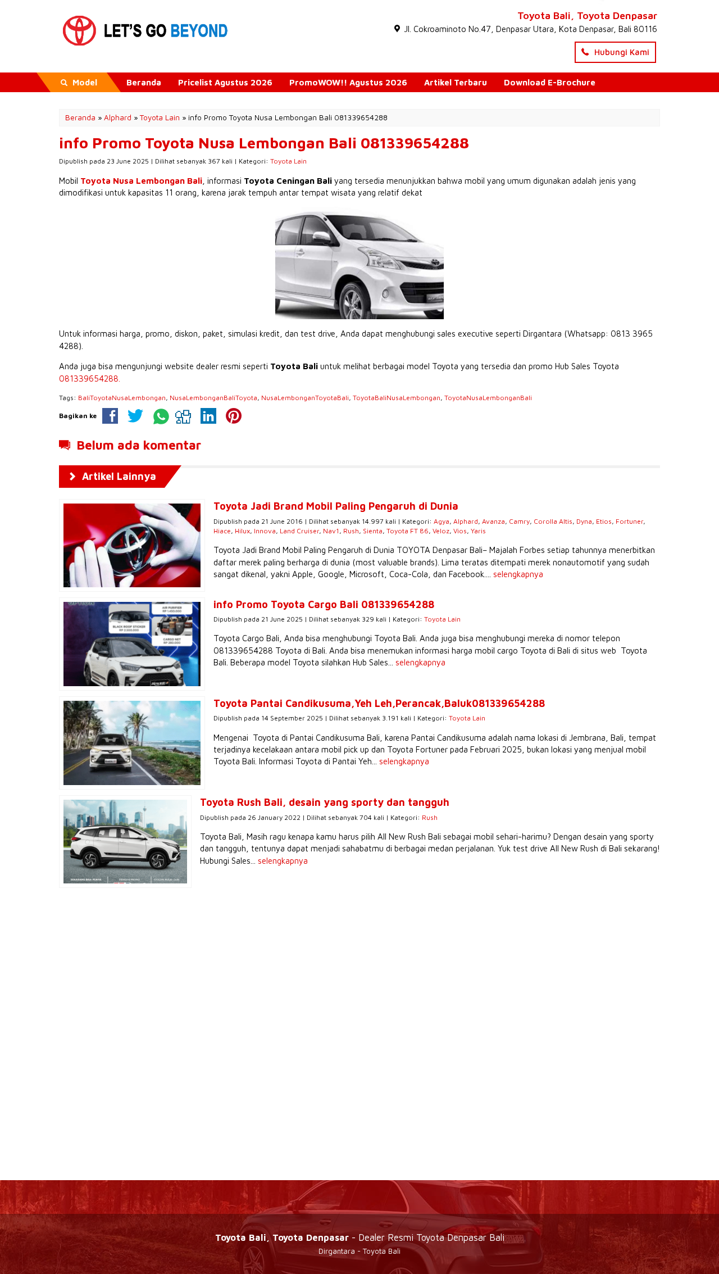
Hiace (222, 531)
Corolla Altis (553, 521)
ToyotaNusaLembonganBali (488, 397)
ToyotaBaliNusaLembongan (396, 397)
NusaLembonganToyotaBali (305, 397)
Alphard (465, 521)
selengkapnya (518, 574)
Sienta (373, 531)
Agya (441, 521)
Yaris (478, 531)
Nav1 (331, 531)
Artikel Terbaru (455, 82)
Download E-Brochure (549, 82)
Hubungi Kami (620, 52)
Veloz (441, 531)
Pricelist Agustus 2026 (225, 82)
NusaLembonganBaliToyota (213, 397)
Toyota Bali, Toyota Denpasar (587, 15)
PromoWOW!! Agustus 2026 (348, 82)
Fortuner (629, 521)
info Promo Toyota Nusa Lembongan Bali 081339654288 (264, 143)
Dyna (584, 521)
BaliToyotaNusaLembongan (122, 397)
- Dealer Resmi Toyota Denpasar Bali (359, 1237)
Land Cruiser (299, 531)
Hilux (242, 531)
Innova (265, 531)
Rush (351, 531)
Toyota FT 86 (407, 531)
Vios (460, 531)
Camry (519, 521)
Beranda (143, 82)
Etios (604, 521)
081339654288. (89, 378)
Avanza (493, 521)
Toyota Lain (288, 161)
